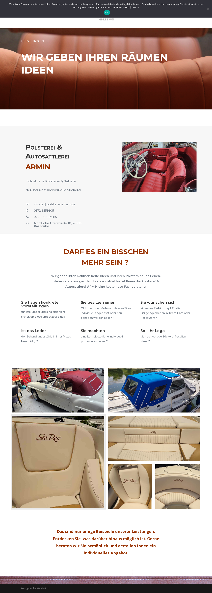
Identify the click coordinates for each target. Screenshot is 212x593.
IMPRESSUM (106, 19)
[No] (208, 8)
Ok (106, 12)
